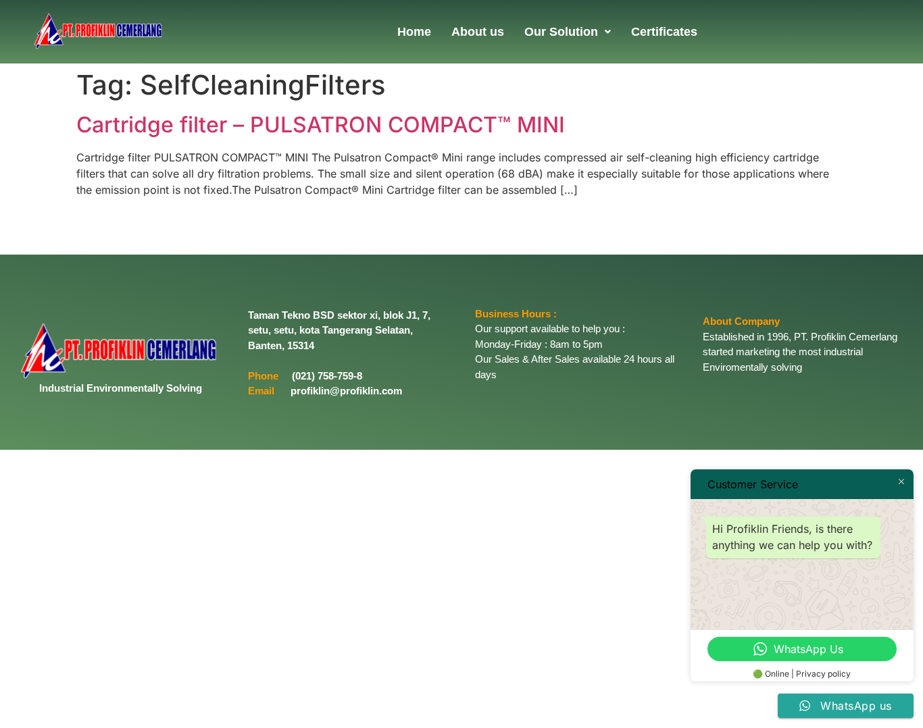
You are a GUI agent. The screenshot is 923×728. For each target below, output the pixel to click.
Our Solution (561, 31)
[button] (567, 32)
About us (477, 31)
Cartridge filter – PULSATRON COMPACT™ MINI (320, 124)
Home (414, 31)
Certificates (664, 31)
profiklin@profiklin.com (346, 390)
